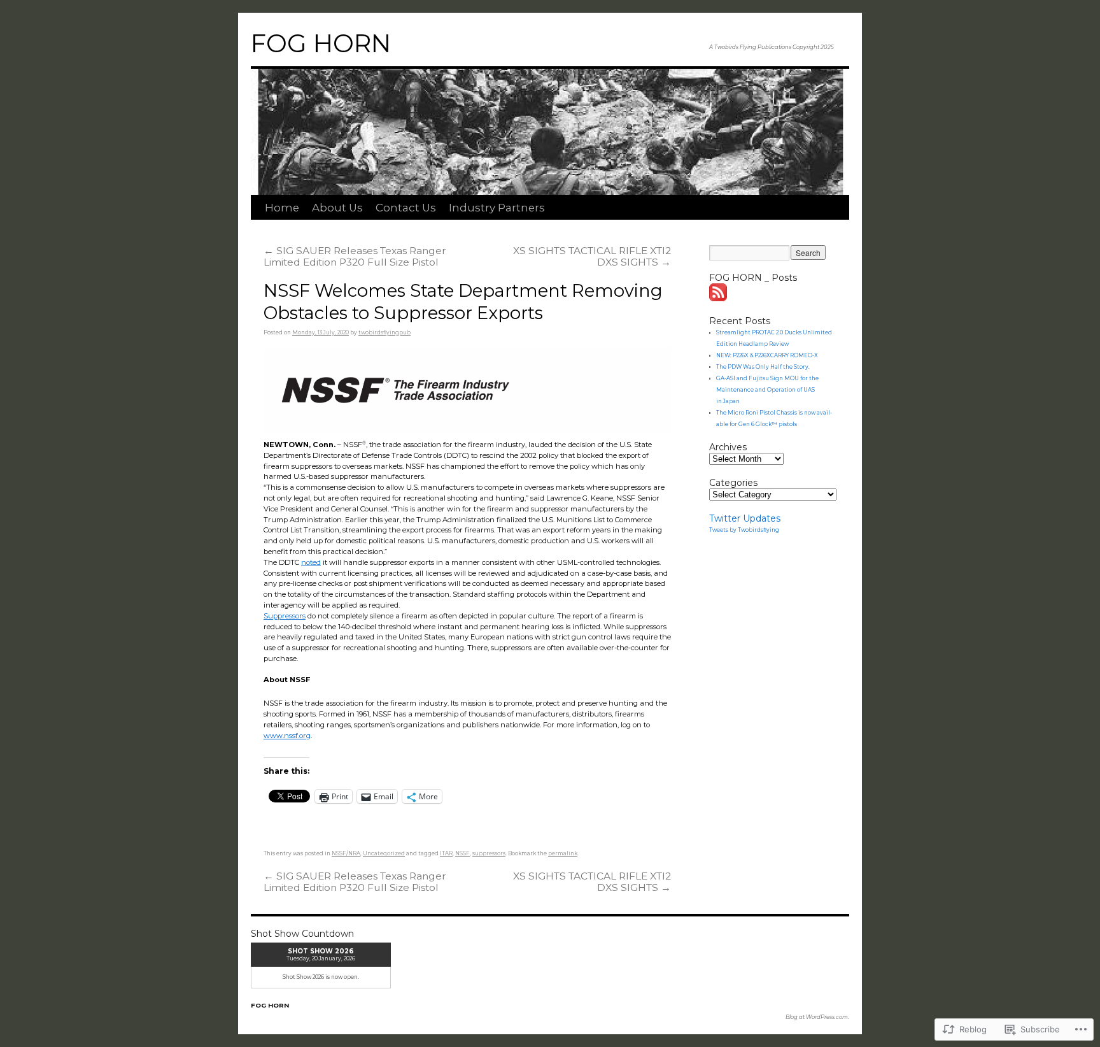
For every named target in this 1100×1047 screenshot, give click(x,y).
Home (282, 207)
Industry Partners (497, 207)
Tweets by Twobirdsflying (744, 530)
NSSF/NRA (346, 853)
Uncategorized (384, 853)
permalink (562, 853)
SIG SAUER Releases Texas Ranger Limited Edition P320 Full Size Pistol (355, 256)
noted (311, 562)
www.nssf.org (287, 735)
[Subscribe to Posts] (718, 298)
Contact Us (406, 207)
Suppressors (285, 615)
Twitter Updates (744, 518)
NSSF (462, 853)
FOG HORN (321, 43)
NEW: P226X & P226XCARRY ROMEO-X (767, 355)
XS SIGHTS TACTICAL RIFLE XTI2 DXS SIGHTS (592, 256)
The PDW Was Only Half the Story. (763, 367)
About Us (337, 207)
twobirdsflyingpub (384, 332)
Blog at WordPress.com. (817, 1017)
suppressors (488, 853)
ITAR (446, 853)
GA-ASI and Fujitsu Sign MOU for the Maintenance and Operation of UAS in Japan (767, 389)
